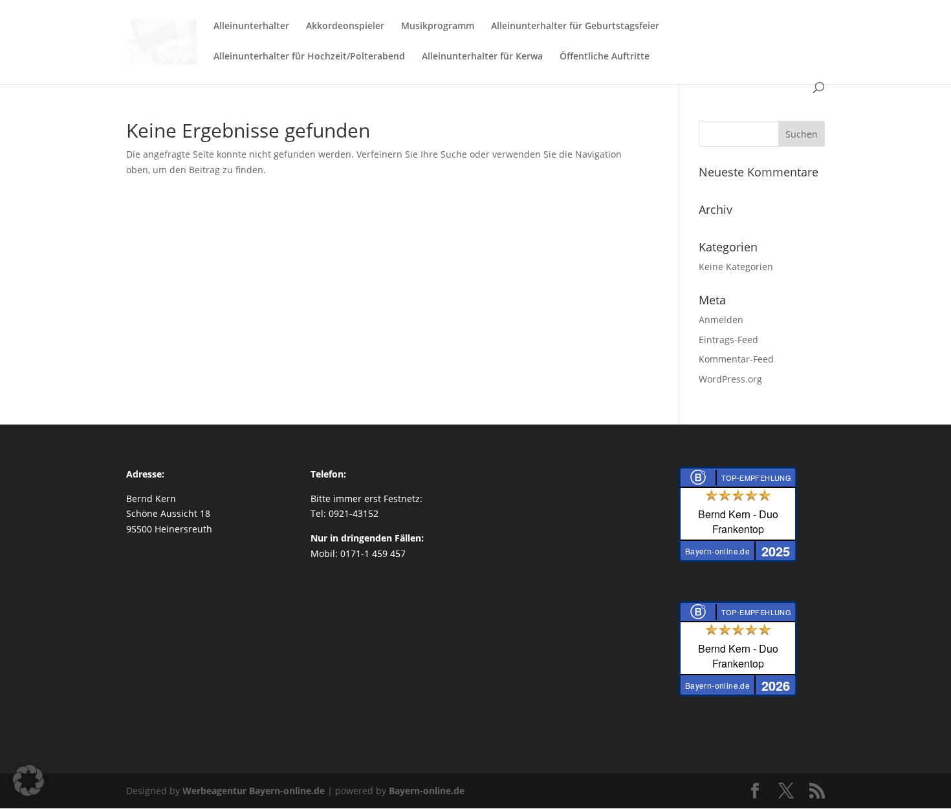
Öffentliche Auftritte (605, 57)
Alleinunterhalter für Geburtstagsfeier (575, 26)
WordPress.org (730, 379)
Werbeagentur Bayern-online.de (253, 790)
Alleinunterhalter (251, 26)
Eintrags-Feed (728, 339)
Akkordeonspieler (345, 26)
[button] (28, 780)
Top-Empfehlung (756, 477)
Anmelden (721, 319)
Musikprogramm (437, 26)
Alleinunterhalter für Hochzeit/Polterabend (309, 57)
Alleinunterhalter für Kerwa (482, 57)
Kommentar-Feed (736, 359)
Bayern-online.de (427, 790)
